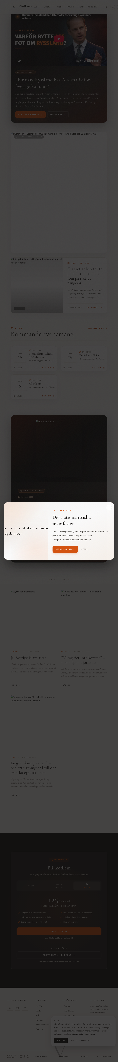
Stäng (84, 549)
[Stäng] (109, 507)
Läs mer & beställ (65, 549)
